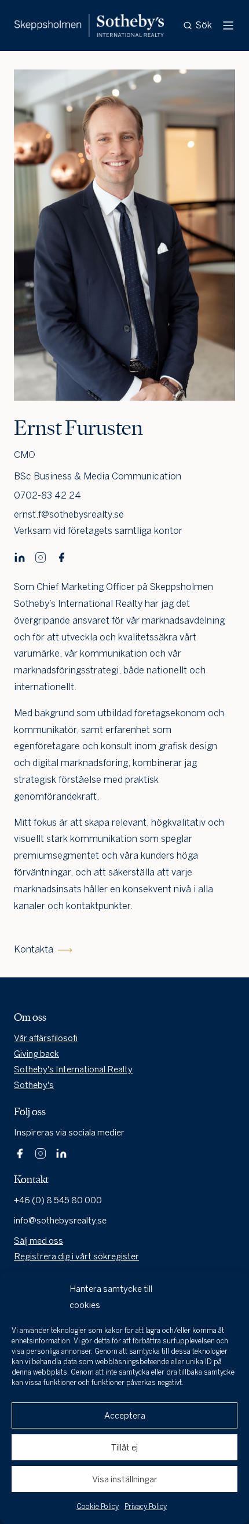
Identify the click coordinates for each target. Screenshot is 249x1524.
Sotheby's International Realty (73, 1069)
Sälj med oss (38, 1241)
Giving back (36, 1054)
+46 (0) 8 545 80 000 (58, 1200)
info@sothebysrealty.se (60, 1220)
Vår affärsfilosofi (46, 1038)
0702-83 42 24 (47, 495)
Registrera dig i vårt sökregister (76, 1256)
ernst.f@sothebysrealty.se (69, 514)
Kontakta (33, 949)
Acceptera (124, 1416)
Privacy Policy (145, 1507)
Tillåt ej (124, 1447)
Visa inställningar (125, 1479)
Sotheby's (34, 1085)
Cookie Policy (97, 1507)
